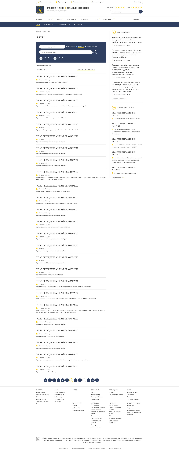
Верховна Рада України (78, 448)
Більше (137, 19)
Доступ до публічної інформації (115, 408)
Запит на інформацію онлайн (115, 412)
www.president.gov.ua (95, 440)
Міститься (81, 46)
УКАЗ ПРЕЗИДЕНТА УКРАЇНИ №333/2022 (57, 330)
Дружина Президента (42, 401)
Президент (113, 390)
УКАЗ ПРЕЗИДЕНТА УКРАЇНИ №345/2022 (57, 185)
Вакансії (129, 397)
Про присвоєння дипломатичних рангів (125, 173)
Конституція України (64, 24)
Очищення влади (134, 403)
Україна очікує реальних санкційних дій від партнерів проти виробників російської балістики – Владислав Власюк (127, 39)
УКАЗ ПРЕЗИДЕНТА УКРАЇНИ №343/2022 (57, 209)
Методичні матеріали (115, 418)
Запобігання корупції (133, 399)
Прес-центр (77, 403)
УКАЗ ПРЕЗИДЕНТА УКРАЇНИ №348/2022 (57, 148)
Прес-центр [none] (108, 19)
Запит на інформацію (98, 2)
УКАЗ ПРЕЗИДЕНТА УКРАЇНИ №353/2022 (57, 88)
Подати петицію (62, 2)
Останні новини (40, 392)
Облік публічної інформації (113, 421)
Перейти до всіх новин (118, 99)
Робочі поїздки (59, 397)
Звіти (110, 416)
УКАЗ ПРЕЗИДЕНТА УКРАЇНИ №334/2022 (57, 318)
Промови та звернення (42, 394)
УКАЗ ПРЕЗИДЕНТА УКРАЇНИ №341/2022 (57, 233)
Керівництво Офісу (132, 392)
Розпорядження (48, 24)
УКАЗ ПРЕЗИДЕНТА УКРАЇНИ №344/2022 (57, 197)
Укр (135, 2)
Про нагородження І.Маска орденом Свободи (127, 118)
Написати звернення (46, 2)
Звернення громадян (95, 404)
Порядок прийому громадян (96, 421)
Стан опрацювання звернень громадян (96, 426)
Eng (140, 2)
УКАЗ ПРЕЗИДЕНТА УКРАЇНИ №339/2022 (57, 257)
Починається (71, 46)
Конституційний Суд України (96, 448)
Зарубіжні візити (59, 399)
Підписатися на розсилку (80, 2)
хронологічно (42, 70)
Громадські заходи (60, 392)
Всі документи (78, 24)
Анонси (75, 405)
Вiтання (38, 397)
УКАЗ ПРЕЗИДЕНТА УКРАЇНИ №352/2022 (57, 100)
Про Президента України (116, 394)
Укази (38, 24)
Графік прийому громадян (98, 416)
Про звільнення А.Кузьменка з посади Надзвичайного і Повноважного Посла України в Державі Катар (126, 131)
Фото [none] (50, 19)
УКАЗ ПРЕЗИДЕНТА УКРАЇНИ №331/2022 (57, 354)
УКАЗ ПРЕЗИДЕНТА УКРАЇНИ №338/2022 (57, 269)
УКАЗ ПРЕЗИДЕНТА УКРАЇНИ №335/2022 (57, 304)
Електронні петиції (96, 418)
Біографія (111, 392)
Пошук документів (117, 177)
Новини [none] (39, 19)
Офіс (129, 390)
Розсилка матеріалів (78, 410)
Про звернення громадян (98, 407)
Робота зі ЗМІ (76, 408)
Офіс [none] (97, 19)
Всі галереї (58, 401)
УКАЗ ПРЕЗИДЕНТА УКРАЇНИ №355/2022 (57, 76)
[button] (117, 7)
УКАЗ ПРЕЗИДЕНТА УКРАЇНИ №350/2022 (57, 124)
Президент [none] (85, 19)
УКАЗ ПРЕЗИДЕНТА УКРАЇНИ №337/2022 (57, 281)
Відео (75, 390)
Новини (39, 390)
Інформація (130, 405)
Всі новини (39, 404)
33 (93, 380)
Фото (57, 390)
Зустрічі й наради (59, 394)
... (84, 380)
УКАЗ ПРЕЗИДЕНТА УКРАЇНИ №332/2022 (57, 342)
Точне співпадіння (92, 46)
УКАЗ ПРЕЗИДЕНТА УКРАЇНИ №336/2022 (57, 292)
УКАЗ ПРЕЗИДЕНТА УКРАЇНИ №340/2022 (57, 245)
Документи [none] (71, 19)
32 (88, 380)
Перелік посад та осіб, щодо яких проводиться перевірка (134, 412)
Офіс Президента (41, 399)
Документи (46, 31)
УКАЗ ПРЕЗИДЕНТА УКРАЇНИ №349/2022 (57, 136)
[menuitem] (41, 19)
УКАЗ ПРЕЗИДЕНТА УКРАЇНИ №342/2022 (57, 221)
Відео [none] (59, 19)
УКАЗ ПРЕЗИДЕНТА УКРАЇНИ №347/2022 (57, 159)
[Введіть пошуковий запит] (95, 52)
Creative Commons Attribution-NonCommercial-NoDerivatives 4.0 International (112, 438)
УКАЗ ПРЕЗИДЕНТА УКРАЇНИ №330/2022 (57, 366)
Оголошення (130, 394)
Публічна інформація (113, 404)
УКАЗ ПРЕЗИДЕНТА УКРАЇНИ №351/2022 (57, 112)
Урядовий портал (63, 448)
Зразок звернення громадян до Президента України (98, 411)
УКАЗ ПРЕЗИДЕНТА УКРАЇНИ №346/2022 (57, 171)
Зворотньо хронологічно (86, 70)
